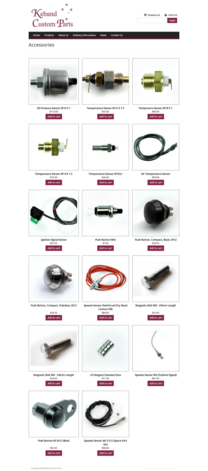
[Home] (52, 15)
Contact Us (117, 35)
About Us (63, 35)
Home (36, 35)
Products (49, 35)
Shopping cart (154, 15)
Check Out (172, 15)
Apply (172, 20)
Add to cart (53, 116)
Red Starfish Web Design (167, 468)
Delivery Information (84, 35)
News (103, 35)
